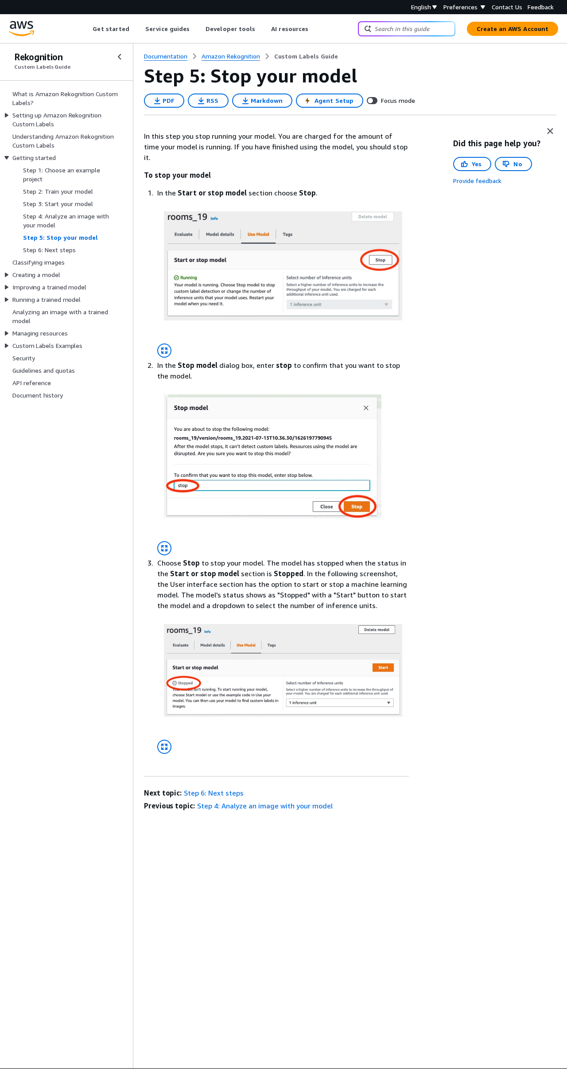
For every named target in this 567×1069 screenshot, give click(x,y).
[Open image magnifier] (164, 350)
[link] (306, 56)
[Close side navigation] (119, 57)
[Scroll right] (315, 29)
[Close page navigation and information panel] (550, 131)
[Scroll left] (86, 29)
